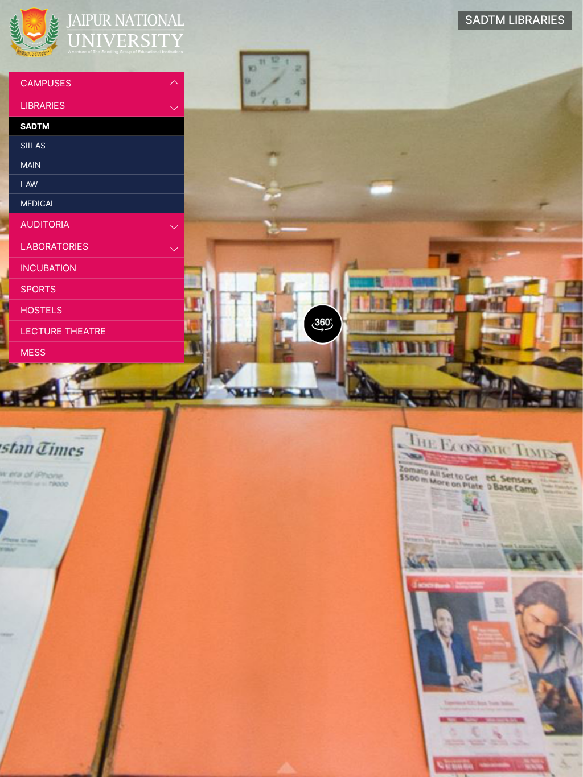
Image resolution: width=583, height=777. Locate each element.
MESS (33, 352)
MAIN (30, 165)
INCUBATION (48, 268)
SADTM (35, 126)
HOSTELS (41, 310)
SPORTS (38, 289)
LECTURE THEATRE (63, 331)
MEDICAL (37, 203)
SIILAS (33, 145)
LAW (29, 184)
